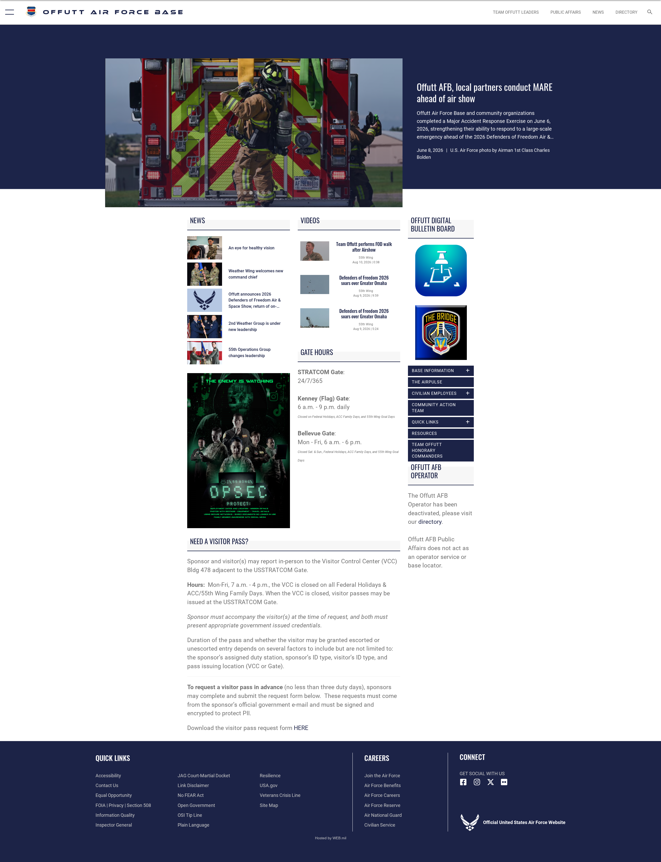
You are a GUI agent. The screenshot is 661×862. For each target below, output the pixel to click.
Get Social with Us (482, 773)
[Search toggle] (650, 12)
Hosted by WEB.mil (330, 838)
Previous (135, 132)
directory (430, 521)
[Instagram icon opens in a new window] (477, 782)
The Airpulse (427, 382)
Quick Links (113, 758)
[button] (8, 12)
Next (373, 132)
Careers (376, 758)
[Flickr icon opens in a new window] (504, 782)
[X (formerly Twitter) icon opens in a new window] (490, 782)
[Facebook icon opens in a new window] (463, 782)
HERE (301, 728)
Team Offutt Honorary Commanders (427, 450)
